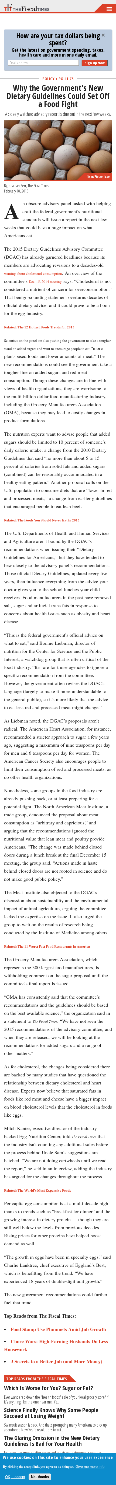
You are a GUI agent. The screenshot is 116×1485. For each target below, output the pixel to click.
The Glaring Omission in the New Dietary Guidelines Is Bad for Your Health (52, 1440)
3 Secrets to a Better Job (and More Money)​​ (56, 1361)
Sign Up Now (95, 62)
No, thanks (40, 1477)
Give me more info (90, 1467)
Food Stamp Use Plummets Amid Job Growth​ (58, 1329)
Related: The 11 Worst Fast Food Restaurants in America (47, 946)
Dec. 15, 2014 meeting (45, 281)
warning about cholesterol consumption (33, 273)
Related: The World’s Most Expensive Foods (37, 1190)
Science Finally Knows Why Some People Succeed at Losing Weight (51, 1413)
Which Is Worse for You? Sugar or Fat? (48, 1388)
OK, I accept (15, 1477)
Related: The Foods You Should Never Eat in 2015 (42, 520)
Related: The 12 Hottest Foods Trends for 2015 (39, 326)
